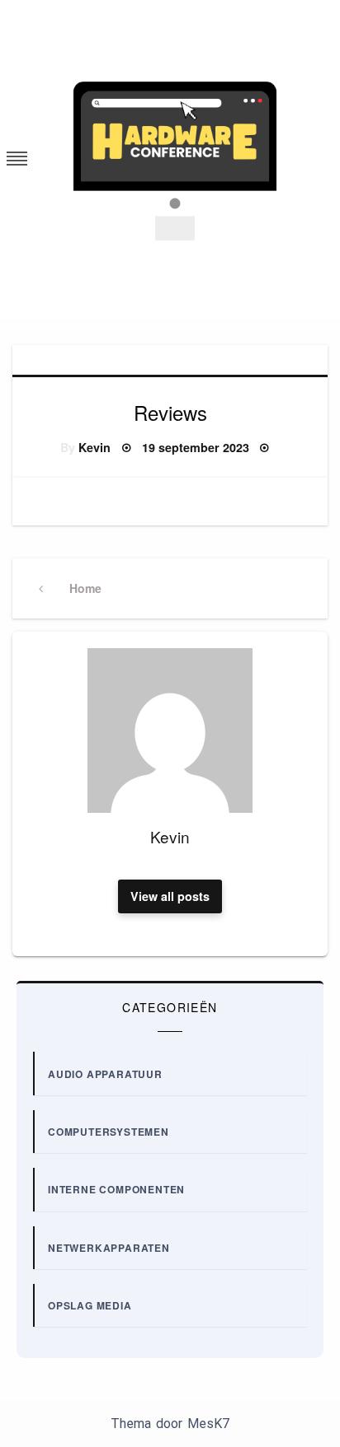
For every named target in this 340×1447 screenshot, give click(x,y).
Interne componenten (116, 1189)
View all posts (170, 896)
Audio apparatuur (105, 1074)
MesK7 (208, 1423)
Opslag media (90, 1305)
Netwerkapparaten (109, 1247)
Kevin (94, 447)
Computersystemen (108, 1131)
